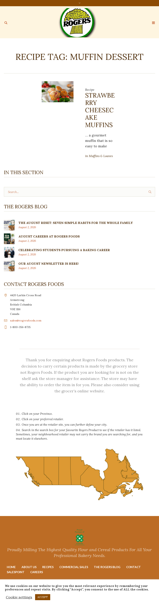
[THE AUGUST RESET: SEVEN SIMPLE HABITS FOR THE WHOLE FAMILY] (9, 225)
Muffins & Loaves (101, 156)
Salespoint (15, 572)
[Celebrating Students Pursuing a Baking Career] (9, 252)
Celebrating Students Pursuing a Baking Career (64, 250)
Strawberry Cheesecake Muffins (100, 110)
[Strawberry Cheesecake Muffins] (57, 91)
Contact (133, 567)
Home (11, 567)
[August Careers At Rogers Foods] (9, 238)
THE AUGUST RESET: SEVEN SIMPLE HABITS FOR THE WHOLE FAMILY (75, 223)
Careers (36, 572)
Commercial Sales (73, 567)
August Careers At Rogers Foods (49, 236)
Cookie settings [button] (19, 597)
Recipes (48, 567)
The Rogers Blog (107, 567)
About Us (29, 567)
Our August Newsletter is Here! (48, 263)
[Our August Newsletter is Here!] (9, 265)
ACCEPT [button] (42, 597)
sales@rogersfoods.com (25, 320)
